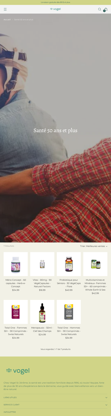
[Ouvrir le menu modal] (5, 9)
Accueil (7, 19)
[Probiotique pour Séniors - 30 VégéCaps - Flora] (69, 264)
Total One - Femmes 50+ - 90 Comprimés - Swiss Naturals (15, 331)
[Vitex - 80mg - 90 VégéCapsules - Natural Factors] (42, 264)
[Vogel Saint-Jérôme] (55, 9)
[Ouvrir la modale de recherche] (100, 9)
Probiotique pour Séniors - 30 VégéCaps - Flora (69, 283)
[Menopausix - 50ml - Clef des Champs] (42, 312)
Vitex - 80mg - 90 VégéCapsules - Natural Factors (42, 283)
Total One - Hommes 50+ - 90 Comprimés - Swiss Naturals (69, 331)
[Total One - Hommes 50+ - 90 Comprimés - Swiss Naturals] (69, 312)
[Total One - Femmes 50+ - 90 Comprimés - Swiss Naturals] (16, 312)
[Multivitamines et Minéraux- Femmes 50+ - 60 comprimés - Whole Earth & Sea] (95, 264)
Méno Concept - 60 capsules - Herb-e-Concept (15, 283)
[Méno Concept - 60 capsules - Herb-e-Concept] (16, 264)
